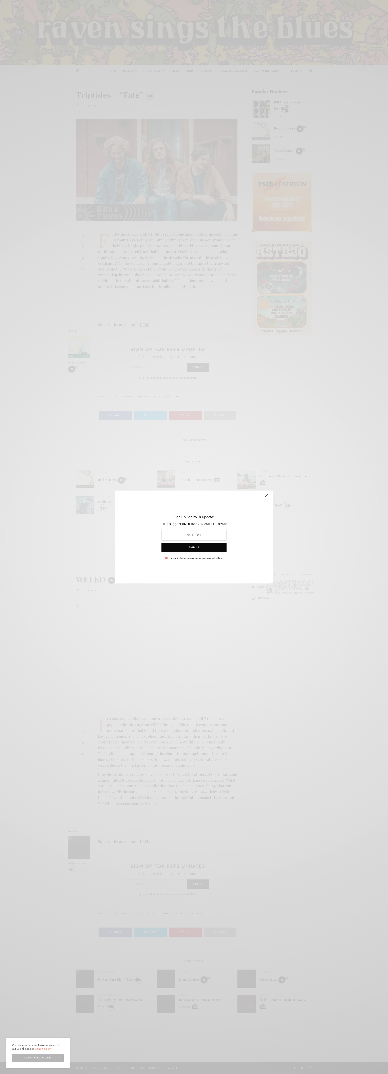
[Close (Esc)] (267, 497)
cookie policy (43, 1049)
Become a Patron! (214, 524)
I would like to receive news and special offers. (196, 558)
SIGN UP (194, 547)
